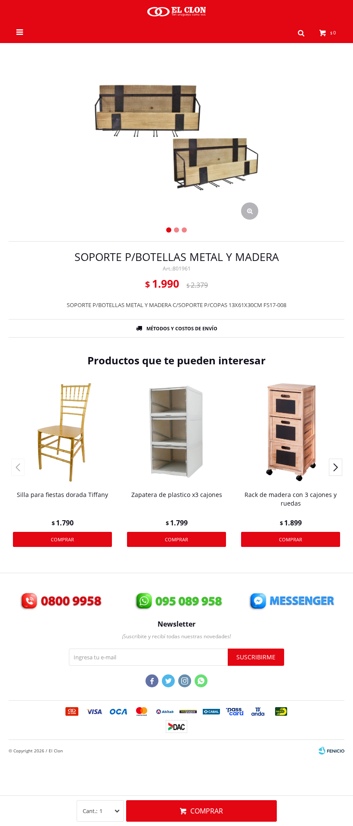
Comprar (206, 811)
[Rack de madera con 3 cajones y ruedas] (290, 432)
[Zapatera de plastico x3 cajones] (176, 432)
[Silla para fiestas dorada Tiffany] (62, 432)
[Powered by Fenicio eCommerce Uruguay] (331, 750)
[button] (301, 32)
